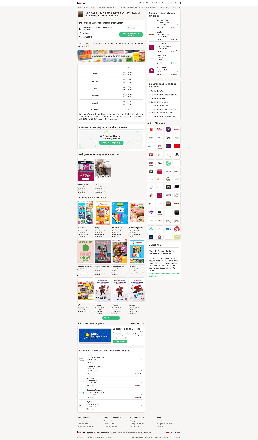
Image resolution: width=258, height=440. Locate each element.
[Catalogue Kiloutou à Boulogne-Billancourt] (159, 212)
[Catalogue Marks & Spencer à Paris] (168, 195)
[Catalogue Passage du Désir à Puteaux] (168, 129)
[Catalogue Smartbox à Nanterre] (159, 186)
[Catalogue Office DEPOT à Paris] (159, 129)
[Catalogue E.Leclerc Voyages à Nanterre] (151, 146)
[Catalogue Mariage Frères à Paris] (177, 195)
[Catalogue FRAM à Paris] (159, 220)
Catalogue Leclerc (109, 424)
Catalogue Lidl (108, 421)
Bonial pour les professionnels (165, 424)
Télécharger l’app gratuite (85, 426)
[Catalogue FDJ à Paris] (168, 229)
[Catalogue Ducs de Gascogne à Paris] (159, 171)
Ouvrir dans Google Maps (111, 143)
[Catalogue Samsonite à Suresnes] (177, 163)
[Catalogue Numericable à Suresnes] (177, 212)
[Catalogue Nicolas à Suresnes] (177, 203)
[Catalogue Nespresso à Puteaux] (177, 154)
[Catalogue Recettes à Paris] (168, 163)
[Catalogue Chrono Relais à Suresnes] (168, 154)
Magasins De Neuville (126, 7)
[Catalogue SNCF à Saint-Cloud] (159, 146)
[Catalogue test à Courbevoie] (168, 237)
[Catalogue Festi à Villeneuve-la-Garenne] (168, 220)
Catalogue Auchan (135, 421)
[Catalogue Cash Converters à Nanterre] (151, 163)
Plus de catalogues (111, 318)
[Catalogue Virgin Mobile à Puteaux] (177, 220)
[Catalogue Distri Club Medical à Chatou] (151, 195)
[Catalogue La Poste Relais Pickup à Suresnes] (159, 137)
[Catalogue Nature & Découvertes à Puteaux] (177, 171)
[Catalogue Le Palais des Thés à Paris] (159, 154)
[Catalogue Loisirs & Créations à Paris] (177, 186)
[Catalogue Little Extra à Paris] (159, 163)
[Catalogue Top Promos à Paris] (177, 229)
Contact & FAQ (160, 421)
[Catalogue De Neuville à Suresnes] (168, 203)
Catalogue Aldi (134, 426)
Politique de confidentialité (152, 437)
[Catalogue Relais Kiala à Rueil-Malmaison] (151, 154)
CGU (164, 437)
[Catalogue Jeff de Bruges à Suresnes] (168, 212)
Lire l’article (120, 341)
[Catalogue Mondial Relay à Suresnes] (159, 195)
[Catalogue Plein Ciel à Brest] (151, 129)
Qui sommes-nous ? (83, 421)
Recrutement (160, 426)
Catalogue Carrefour (110, 426)
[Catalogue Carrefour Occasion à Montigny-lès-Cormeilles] (151, 179)
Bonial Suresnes (82, 7)
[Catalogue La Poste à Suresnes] (159, 179)
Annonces (175, 7)
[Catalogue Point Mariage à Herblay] (151, 212)
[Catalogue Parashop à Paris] (151, 229)
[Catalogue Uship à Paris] (177, 179)
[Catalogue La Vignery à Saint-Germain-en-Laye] (151, 171)
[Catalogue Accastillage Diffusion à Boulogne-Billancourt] (151, 186)
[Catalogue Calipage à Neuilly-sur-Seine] (177, 129)
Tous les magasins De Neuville (131, 34)
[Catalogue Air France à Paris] (159, 203)
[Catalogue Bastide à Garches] (177, 137)
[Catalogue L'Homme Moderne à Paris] (168, 186)
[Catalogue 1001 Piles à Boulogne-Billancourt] (168, 179)
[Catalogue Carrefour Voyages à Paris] (168, 171)
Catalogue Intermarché (137, 424)
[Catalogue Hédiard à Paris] (159, 229)
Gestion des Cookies (174, 437)
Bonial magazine (82, 424)
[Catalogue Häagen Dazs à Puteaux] (151, 137)
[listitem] (85, 175)
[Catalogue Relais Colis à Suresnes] (151, 220)
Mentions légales (137, 437)
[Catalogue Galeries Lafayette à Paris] (168, 137)
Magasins (93, 7)
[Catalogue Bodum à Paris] (177, 146)
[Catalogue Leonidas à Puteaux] (151, 237)
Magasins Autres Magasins (107, 7)
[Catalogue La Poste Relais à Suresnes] (151, 203)
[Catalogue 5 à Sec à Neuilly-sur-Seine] (168, 146)
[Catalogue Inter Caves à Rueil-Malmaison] (159, 237)
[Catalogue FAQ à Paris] (177, 237)
